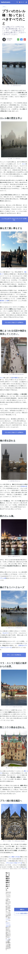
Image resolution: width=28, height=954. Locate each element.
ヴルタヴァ (5, 633)
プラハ (4, 6)
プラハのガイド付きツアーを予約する (14, 322)
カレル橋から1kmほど (15, 856)
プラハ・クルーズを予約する (14, 655)
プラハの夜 (3, 578)
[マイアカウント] (26, 2)
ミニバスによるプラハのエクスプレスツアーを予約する (14, 219)
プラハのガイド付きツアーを (14, 863)
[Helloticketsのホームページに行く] (6, 2)
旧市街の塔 (24, 486)
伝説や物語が (14, 377)
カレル (24, 164)
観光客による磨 (4, 300)
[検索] (17, 2)
